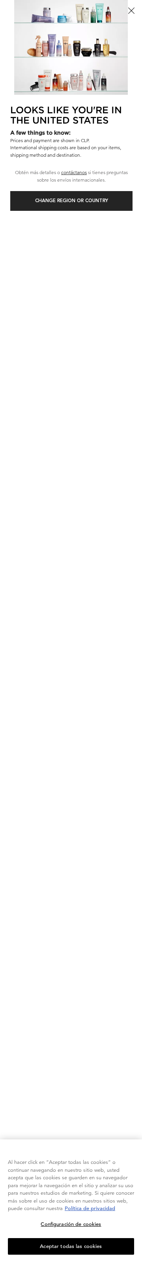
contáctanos (74, 172)
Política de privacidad (90, 1208)
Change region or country (71, 201)
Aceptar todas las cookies (71, 1246)
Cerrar (131, 11)
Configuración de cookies (71, 1224)
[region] (71, 1200)
